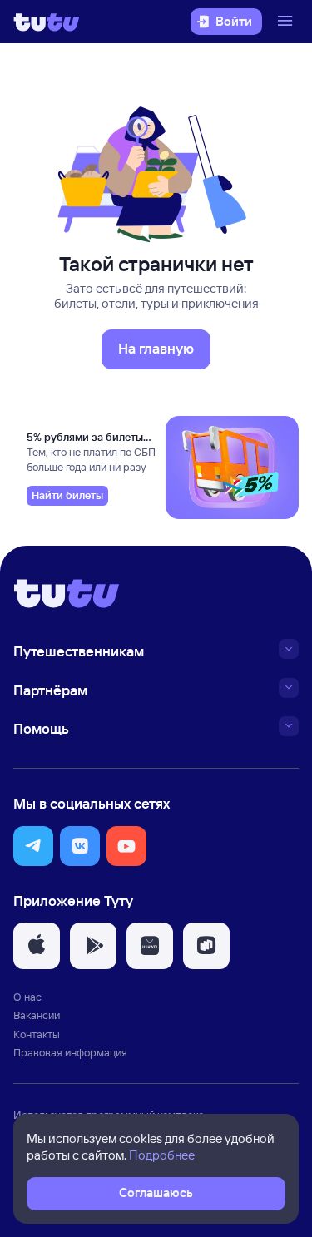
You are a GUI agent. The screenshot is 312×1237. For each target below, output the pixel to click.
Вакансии (36, 1015)
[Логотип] (46, 22)
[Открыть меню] (287, 22)
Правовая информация (70, 1052)
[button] (33, 846)
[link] (67, 496)
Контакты (36, 1034)
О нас (27, 996)
